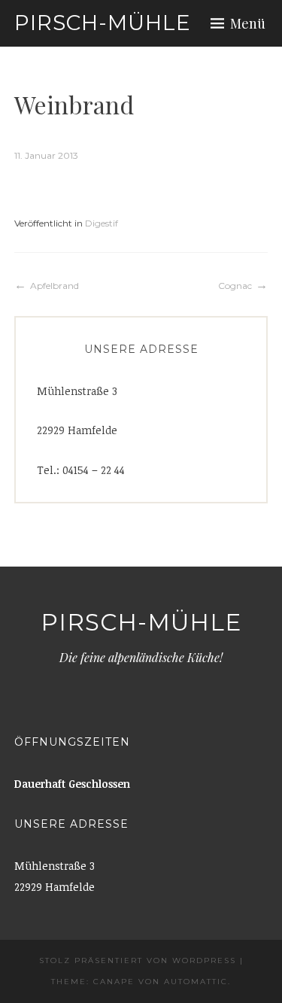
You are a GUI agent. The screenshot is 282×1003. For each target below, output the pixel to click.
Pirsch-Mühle (102, 22)
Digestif (101, 223)
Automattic (196, 981)
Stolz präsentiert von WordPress (137, 960)
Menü (247, 23)
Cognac (235, 285)
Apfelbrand (54, 285)
